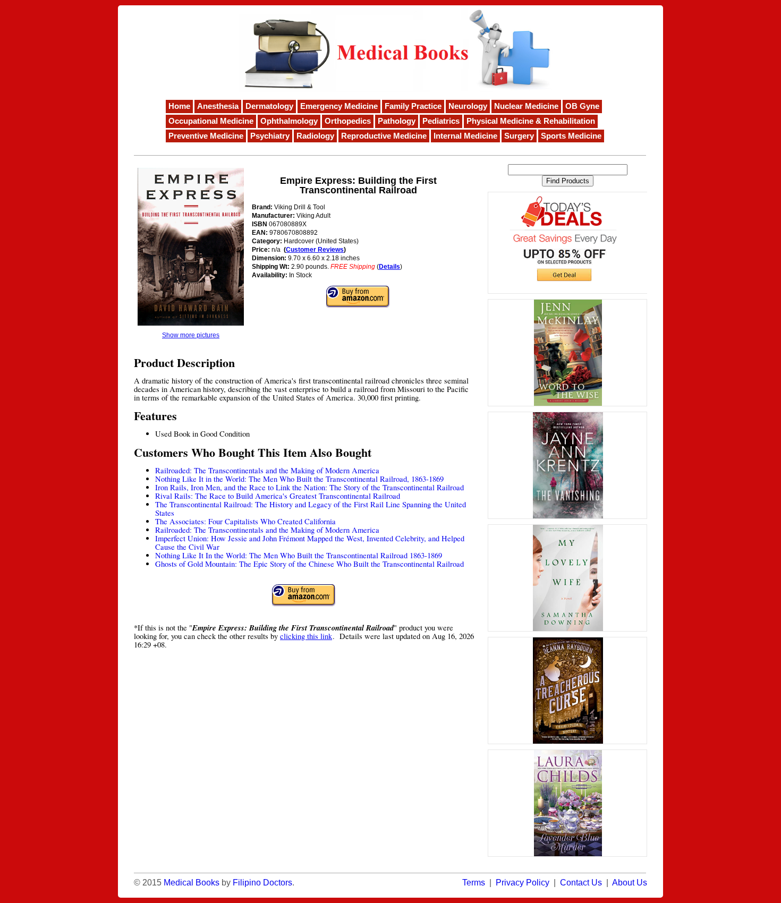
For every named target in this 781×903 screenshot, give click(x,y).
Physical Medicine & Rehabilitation (530, 121)
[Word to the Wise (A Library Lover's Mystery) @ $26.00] (567, 353)
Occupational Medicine (210, 121)
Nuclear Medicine (526, 106)
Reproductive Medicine (384, 136)
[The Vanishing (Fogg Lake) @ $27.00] (567, 465)
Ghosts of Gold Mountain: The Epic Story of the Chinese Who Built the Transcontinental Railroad (309, 564)
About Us (629, 882)
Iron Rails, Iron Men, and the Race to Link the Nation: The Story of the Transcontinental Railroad (309, 487)
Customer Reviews (315, 249)
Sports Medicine (571, 136)
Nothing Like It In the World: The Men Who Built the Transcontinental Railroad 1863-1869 (298, 555)
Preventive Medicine (205, 136)
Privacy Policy (522, 882)
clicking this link (306, 636)
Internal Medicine (465, 136)
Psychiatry (270, 136)
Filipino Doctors (262, 882)
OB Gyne (582, 106)
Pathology (396, 121)
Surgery (519, 136)
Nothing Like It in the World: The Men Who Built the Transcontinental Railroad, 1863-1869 (299, 479)
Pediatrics (441, 121)
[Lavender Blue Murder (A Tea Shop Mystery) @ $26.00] (567, 803)
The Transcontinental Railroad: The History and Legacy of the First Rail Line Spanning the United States (310, 508)
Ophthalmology (289, 121)
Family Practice (413, 106)
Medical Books (191, 882)
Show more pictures (190, 335)
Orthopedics (348, 121)
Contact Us (581, 882)
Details (389, 266)
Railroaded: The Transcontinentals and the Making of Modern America (267, 470)
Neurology (467, 106)
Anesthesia (218, 106)
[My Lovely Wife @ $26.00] (567, 578)
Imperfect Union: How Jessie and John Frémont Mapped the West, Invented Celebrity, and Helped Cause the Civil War (309, 542)
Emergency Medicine (339, 106)
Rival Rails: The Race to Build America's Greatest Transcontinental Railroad (277, 496)
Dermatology (269, 106)
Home (179, 106)
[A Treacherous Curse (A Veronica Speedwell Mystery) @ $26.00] (567, 690)
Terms (473, 882)
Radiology (315, 136)
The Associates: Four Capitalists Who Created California (245, 521)
